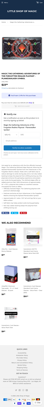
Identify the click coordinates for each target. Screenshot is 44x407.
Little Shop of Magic (22, 11)
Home (4, 22)
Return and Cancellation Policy (22, 362)
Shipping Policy (22, 367)
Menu (6, 2)
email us (24, 379)
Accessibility (22, 353)
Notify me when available (22, 148)
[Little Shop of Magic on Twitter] (16, 390)
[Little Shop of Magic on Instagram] (23, 390)
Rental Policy (22, 365)
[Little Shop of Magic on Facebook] (20, 390)
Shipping (5, 88)
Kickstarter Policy (22, 355)
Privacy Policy (22, 360)
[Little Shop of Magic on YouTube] (27, 390)
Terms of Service (22, 370)
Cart (40, 2)
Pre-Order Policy (22, 358)
